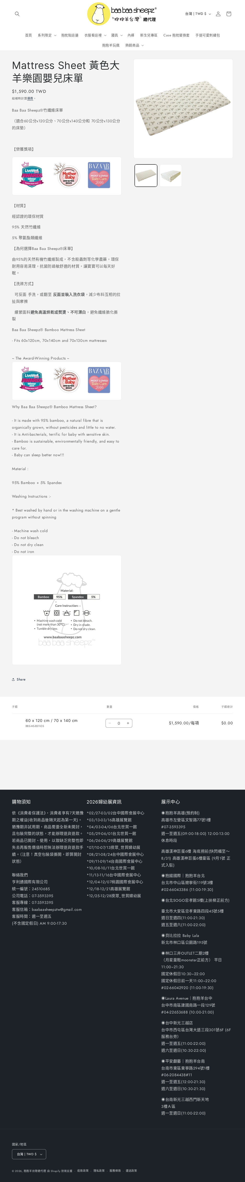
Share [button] (21, 679)
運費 (30, 98)
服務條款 (115, 1171)
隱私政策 (99, 1171)
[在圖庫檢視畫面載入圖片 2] (171, 175)
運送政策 (131, 1171)
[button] (17, 14)
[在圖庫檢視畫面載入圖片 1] (146, 175)
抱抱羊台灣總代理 (35, 1171)
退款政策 (83, 1171)
